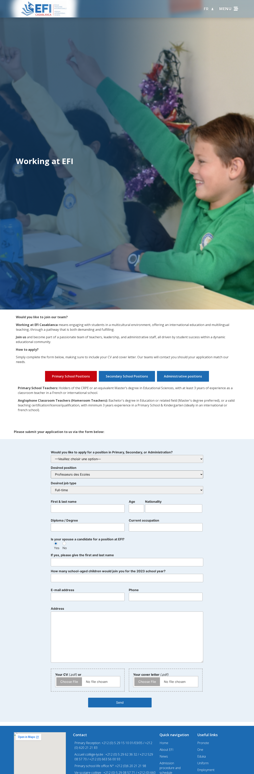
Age (132, 501)
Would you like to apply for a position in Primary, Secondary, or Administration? (112, 452)
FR (206, 9)
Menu (225, 8)
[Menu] (236, 9)
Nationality (153, 501)
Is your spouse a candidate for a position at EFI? (87, 539)
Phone (134, 589)
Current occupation (144, 520)
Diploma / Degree (64, 520)
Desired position (63, 467)
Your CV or (68, 675)
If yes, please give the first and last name (82, 555)
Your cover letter (151, 675)
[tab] (71, 376)
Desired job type (63, 483)
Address (57, 608)
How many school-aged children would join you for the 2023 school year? (108, 571)
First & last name (64, 501)
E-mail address (62, 589)
